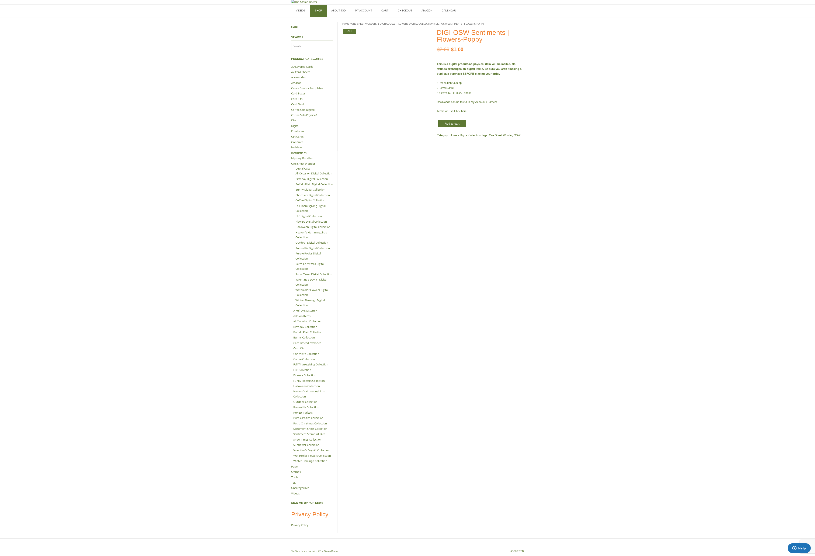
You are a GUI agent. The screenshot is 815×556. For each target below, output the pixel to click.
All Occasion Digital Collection (313, 173)
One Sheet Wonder (363, 23)
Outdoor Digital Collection (311, 242)
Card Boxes (298, 93)
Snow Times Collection (307, 439)
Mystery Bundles (301, 158)
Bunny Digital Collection (310, 189)
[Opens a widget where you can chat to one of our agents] (799, 548)
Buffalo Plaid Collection (307, 332)
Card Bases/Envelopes (307, 343)
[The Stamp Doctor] (304, 2)
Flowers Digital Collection (415, 23)
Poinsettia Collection (306, 407)
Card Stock (298, 104)
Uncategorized (300, 488)
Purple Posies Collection (308, 418)
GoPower (297, 142)
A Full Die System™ (305, 310)
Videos (300, 10)
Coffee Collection (304, 359)
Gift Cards (297, 137)
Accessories (298, 77)
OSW (517, 135)
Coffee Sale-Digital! (303, 110)
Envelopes (297, 131)
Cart (384, 10)
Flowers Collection (304, 375)
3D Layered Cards (302, 67)
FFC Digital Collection (308, 216)
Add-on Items (302, 316)
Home (345, 23)
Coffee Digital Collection (310, 200)
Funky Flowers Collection (309, 381)
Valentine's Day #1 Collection (311, 450)
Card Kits (296, 99)
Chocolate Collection (306, 354)
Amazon (427, 10)
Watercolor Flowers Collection (312, 456)
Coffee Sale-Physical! (304, 115)
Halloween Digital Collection (312, 227)
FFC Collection (302, 370)
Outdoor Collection (305, 402)
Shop (318, 10)
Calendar (449, 10)
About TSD (338, 10)
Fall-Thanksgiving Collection (310, 364)
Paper (295, 466)
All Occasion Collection (307, 321)
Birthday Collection (305, 327)
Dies (293, 120)
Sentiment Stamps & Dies (309, 434)
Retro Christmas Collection (310, 423)
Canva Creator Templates (307, 88)
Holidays (296, 147)
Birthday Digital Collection (311, 179)
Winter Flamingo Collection (310, 461)
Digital (295, 126)
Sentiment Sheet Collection (310, 429)
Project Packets (303, 412)
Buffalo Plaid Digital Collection (314, 184)
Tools (294, 477)
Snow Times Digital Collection (313, 274)
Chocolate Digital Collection (312, 195)
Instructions (298, 153)
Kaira (314, 551)
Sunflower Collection (306, 445)
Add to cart (452, 123)
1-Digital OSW (386, 23)
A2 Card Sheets (300, 72)
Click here (460, 111)
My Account (363, 10)
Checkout (405, 10)
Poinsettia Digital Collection (312, 248)
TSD (293, 482)
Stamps (296, 472)
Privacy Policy (299, 525)
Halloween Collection (306, 386)
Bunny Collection (304, 337)
